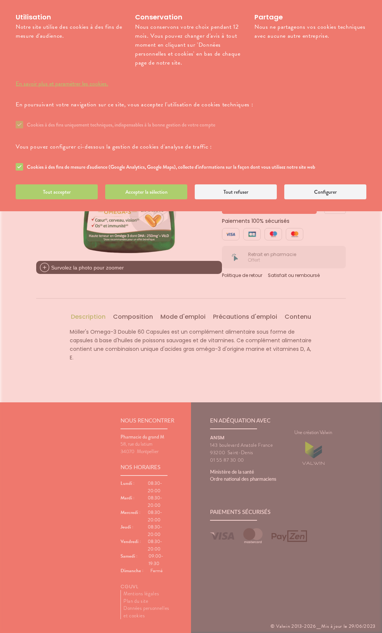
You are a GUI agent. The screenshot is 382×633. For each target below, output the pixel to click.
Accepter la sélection (146, 192)
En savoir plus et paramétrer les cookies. (62, 83)
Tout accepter (57, 192)
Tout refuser (235, 192)
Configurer (325, 192)
